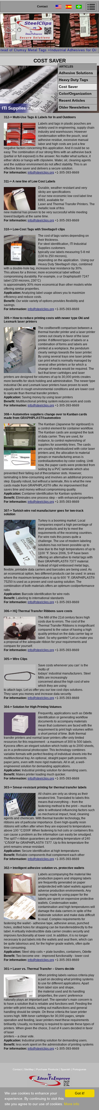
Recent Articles (72, 100)
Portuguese (79, 1069)
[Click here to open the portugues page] (81, 6)
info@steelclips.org (41, 172)
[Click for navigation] (91, 7)
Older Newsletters (74, 107)
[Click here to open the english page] (61, 6)
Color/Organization (75, 93)
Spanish (65, 1069)
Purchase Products (47, 1069)
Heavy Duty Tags (73, 80)
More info (71, 1104)
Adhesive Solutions (76, 73)
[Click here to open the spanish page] (71, 6)
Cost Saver (68, 87)
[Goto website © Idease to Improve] (49, 1086)
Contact (42, 6)
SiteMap (29, 1069)
